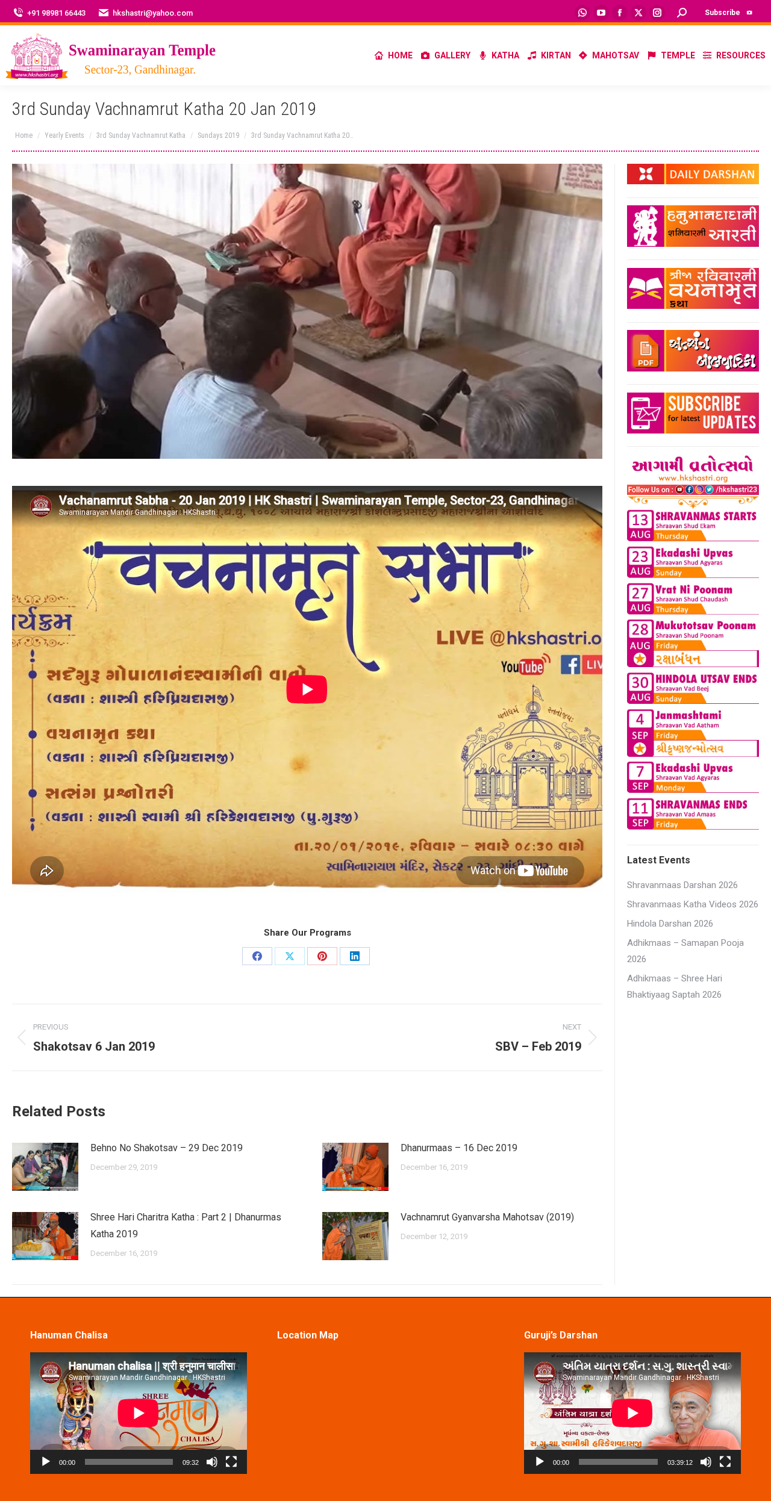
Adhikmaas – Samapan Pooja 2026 (685, 951)
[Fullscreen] (231, 1462)
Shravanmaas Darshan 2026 (682, 885)
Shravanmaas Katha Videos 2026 (692, 904)
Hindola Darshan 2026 (670, 923)
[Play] (46, 1462)
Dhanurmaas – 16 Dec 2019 (459, 1148)
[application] (138, 1413)
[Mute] (212, 1462)
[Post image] (45, 1167)
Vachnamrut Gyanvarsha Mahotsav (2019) (487, 1217)
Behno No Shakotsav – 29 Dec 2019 (166, 1148)
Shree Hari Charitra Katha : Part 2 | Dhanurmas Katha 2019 (185, 1225)
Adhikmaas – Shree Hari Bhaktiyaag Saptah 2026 (674, 986)
